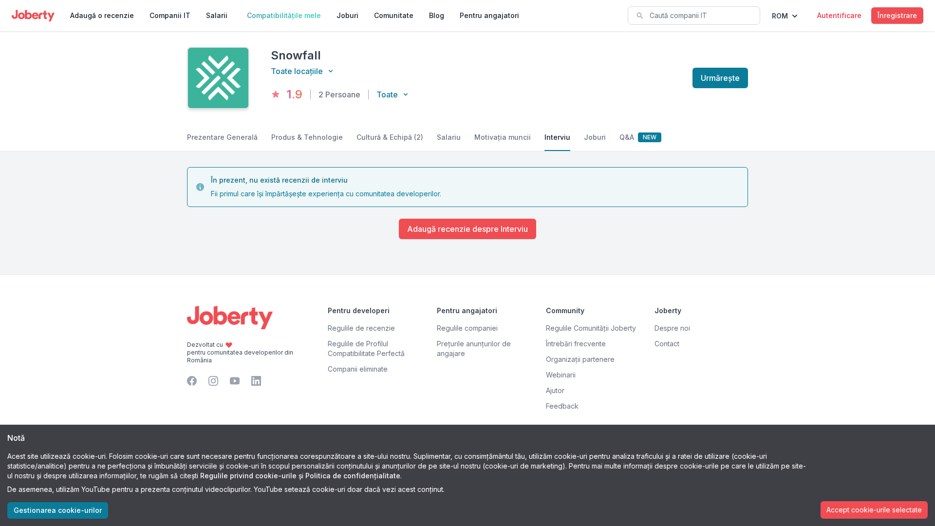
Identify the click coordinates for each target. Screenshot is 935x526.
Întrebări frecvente (576, 343)
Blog (436, 15)
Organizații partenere (580, 359)
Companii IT (170, 15)
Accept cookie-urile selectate (874, 510)
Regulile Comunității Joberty (591, 328)
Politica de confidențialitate (352, 475)
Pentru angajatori (489, 15)
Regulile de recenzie (361, 328)
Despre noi (672, 328)
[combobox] (694, 15)
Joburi (347, 15)
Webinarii (561, 375)
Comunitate (393, 15)
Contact (666, 343)
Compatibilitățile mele (284, 15)
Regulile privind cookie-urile (248, 475)
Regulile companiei (467, 328)
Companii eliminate (358, 369)
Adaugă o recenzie (102, 15)
